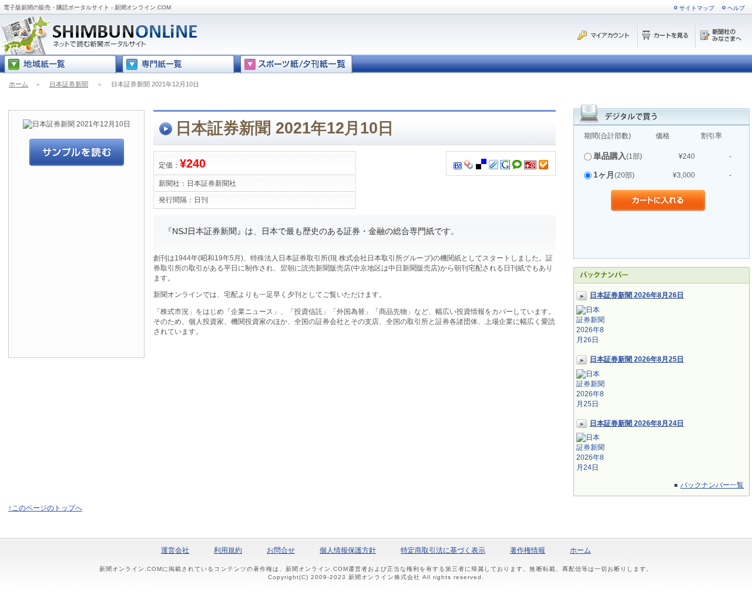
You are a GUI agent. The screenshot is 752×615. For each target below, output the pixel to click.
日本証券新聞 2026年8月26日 (637, 295)
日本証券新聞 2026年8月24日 (637, 423)
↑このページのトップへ (45, 508)
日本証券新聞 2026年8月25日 (637, 359)
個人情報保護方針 (348, 550)
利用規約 (228, 550)
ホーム (18, 84)
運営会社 (175, 550)
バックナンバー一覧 (712, 485)
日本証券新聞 (68, 84)
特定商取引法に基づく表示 (443, 550)
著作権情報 (527, 550)
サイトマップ (696, 8)
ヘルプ (736, 8)
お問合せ (281, 550)
